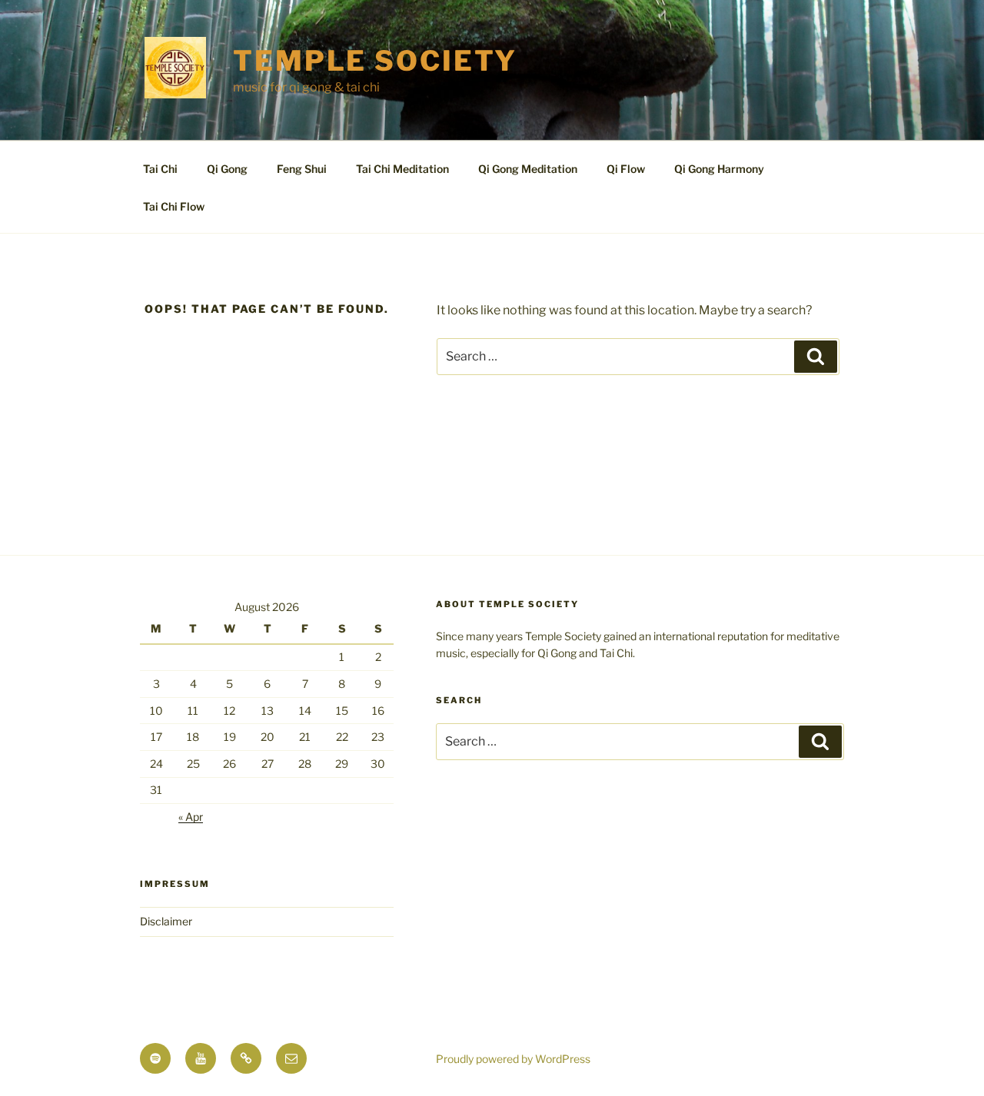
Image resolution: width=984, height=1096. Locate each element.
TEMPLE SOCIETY (375, 61)
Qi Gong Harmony (719, 168)
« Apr (190, 816)
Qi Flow (626, 168)
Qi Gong (227, 168)
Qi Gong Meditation (527, 168)
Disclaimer (166, 921)
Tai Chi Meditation (402, 168)
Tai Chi (160, 168)
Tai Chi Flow (173, 206)
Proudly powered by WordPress (513, 1058)
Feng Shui (302, 168)
